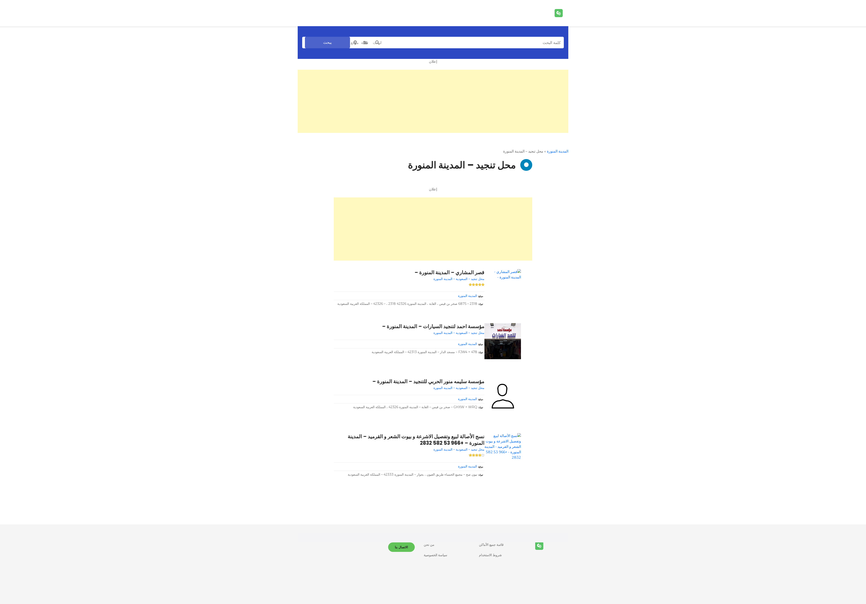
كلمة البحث (377, 42)
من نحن (429, 545)
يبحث (327, 42)
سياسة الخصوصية (435, 555)
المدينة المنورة (557, 151)
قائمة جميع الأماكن (491, 545)
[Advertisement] (433, 101)
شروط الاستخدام (490, 555)
